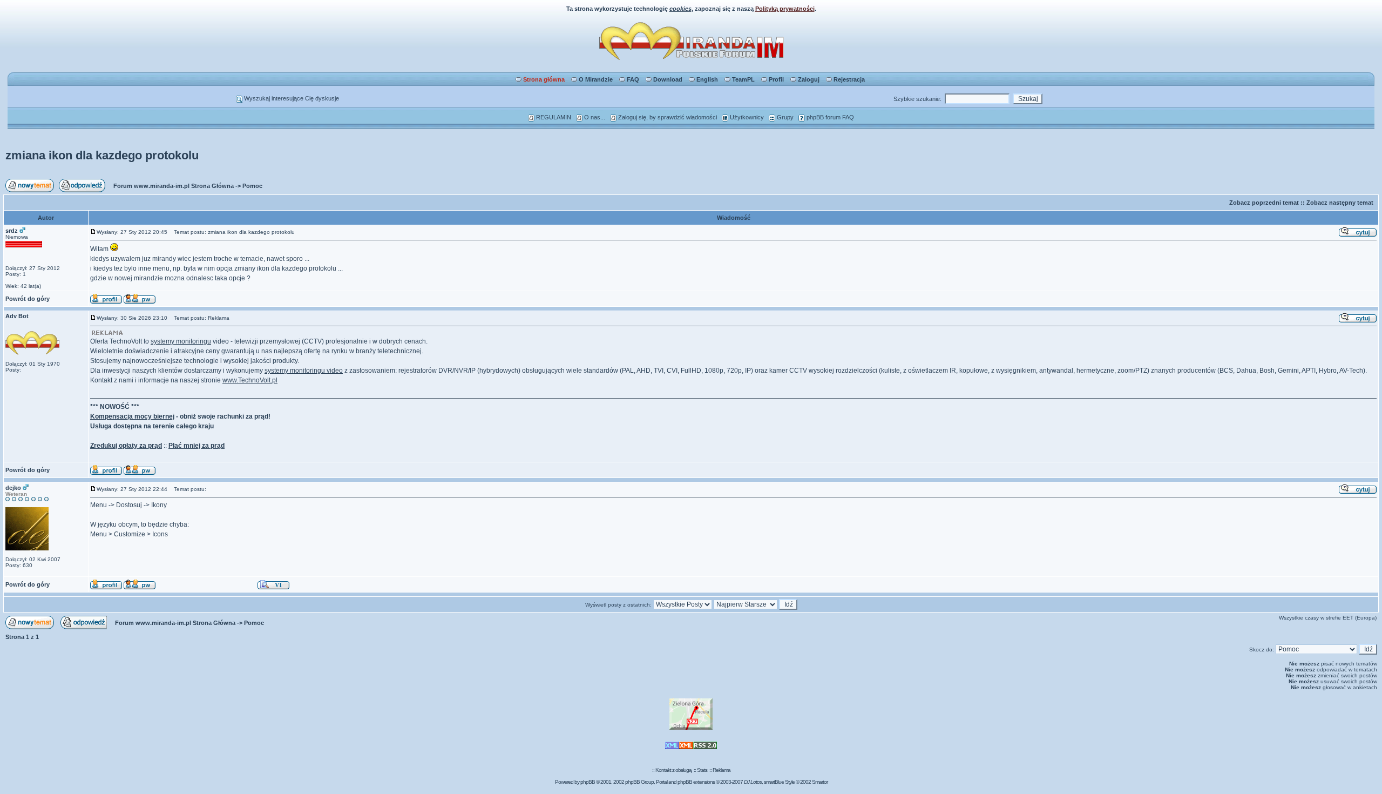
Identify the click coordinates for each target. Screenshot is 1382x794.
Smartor (820, 782)
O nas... (593, 117)
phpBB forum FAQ (829, 117)
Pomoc (252, 186)
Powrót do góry (27, 298)
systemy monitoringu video (304, 370)
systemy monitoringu (181, 341)
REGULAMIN (552, 117)
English (707, 79)
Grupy (784, 117)
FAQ (633, 79)
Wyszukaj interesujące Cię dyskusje (290, 98)
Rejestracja (849, 79)
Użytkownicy (746, 117)
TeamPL (743, 79)
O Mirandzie (596, 79)
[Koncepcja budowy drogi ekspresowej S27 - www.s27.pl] (691, 728)
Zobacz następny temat (1339, 202)
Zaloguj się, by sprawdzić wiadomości (667, 117)
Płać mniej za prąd (196, 445)
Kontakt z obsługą (673, 770)
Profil (776, 79)
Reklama (721, 770)
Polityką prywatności (785, 8)
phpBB (587, 782)
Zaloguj (808, 79)
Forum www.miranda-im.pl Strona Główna (173, 186)
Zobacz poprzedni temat (1264, 202)
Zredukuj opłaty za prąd (126, 445)
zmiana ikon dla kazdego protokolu (102, 155)
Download (667, 79)
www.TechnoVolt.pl (249, 380)
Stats (702, 770)
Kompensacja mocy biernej (132, 416)
